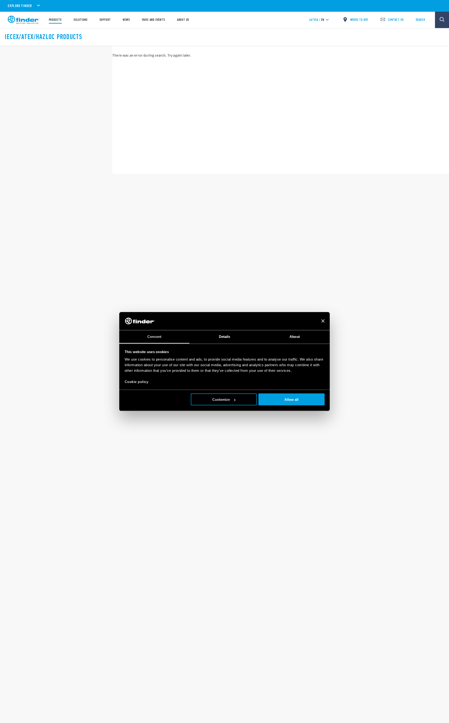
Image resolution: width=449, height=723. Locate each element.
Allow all (291, 399)
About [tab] (295, 336)
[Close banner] (323, 321)
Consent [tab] (154, 336)
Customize (221, 399)
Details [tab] (224, 336)
